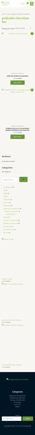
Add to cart (17, 82)
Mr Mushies (17, 402)
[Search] (23, 179)
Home (3, 14)
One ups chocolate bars (17, 400)
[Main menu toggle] (32, 4)
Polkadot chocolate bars (17, 398)
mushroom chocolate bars (17, 396)
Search (17, 415)
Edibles (17, 406)
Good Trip (17, 404)
